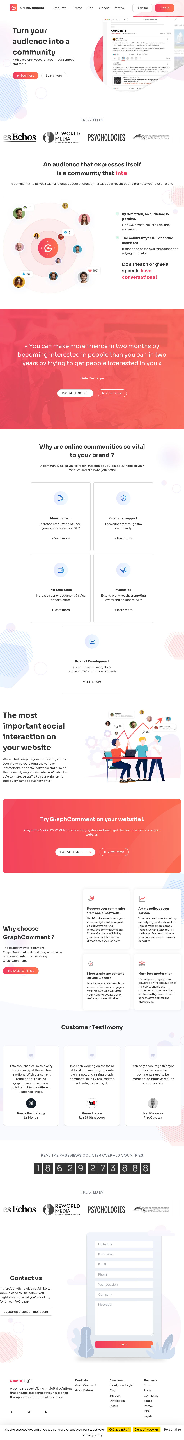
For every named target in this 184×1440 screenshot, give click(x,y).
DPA (147, 1411)
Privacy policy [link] (93, 1435)
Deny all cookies (147, 1429)
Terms (148, 1400)
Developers (117, 1400)
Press (147, 1390)
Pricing (119, 8)
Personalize (172, 1429)
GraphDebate (84, 1390)
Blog (90, 8)
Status (114, 1406)
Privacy (148, 1406)
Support (103, 8)
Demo (77, 8)
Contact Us (151, 1395)
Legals (148, 1416)
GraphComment (85, 1385)
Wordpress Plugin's (122, 1385)
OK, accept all (119, 1429)
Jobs (147, 1385)
